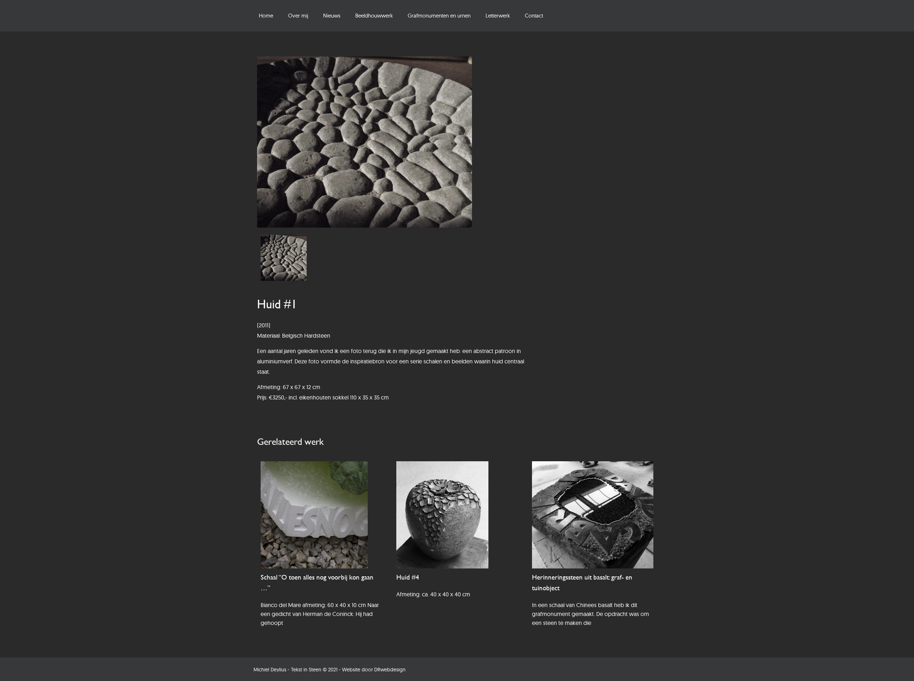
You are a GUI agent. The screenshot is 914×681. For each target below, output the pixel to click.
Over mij (298, 15)
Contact (534, 15)
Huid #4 (407, 577)
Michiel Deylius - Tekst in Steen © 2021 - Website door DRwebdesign (329, 669)
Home (266, 15)
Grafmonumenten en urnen (439, 15)
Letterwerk (498, 15)
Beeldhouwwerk (374, 15)
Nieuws (331, 15)
